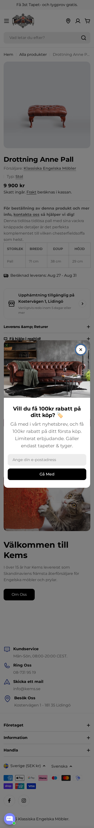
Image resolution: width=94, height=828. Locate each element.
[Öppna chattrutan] (9, 819)
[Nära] (80, 349)
